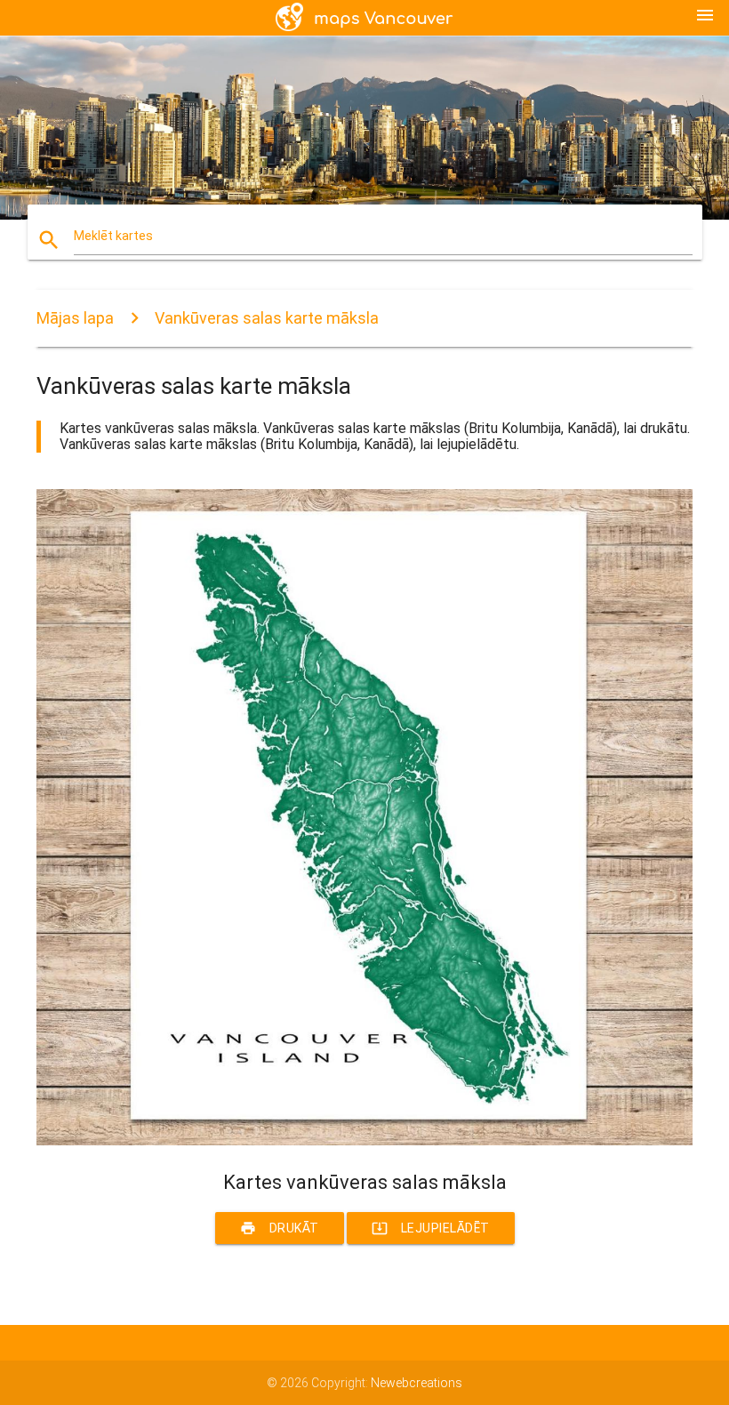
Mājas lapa (75, 318)
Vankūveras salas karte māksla (267, 318)
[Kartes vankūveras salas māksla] (364, 1141)
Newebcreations (416, 1383)
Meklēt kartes (113, 236)
